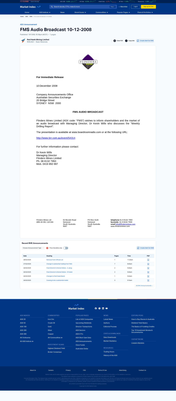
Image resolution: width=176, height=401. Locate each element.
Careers (50, 370)
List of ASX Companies (84, 319)
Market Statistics (110, 341)
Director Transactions (84, 326)
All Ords (82, 1)
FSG (84, 370)
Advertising (122, 370)
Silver (50, 330)
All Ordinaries (25, 338)
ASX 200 (62, 1)
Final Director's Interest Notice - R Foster (59, 272)
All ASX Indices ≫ (27, 341)
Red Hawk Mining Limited (38, 40)
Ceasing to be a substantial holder (57, 280)
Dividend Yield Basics (139, 323)
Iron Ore (51, 319)
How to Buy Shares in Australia (142, 319)
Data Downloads (110, 337)
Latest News (108, 319)
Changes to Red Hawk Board (55, 276)
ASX (26, 16)
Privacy (68, 370)
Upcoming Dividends (83, 323)
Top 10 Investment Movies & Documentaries (141, 331)
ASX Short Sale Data (83, 338)
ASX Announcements (84, 341)
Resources (141, 1)
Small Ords (102, 1)
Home (22, 16)
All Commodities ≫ (55, 338)
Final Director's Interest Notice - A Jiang (59, 268)
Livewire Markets (137, 343)
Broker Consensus (55, 352)
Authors (107, 323)
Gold (49, 326)
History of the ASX (110, 355)
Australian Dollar (82, 349)
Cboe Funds (80, 345)
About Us (33, 370)
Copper (51, 334)
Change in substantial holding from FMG (59, 264)
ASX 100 (23, 326)
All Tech (121, 1)
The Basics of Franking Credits (142, 326)
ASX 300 (23, 334)
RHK (31, 16)
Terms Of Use (102, 370)
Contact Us (142, 370)
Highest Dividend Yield (56, 348)
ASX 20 (22, 319)
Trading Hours (109, 352)
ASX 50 (22, 323)
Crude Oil (51, 323)
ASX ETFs (79, 334)
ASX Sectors (80, 330)
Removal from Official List (54, 260)
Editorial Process (110, 326)
